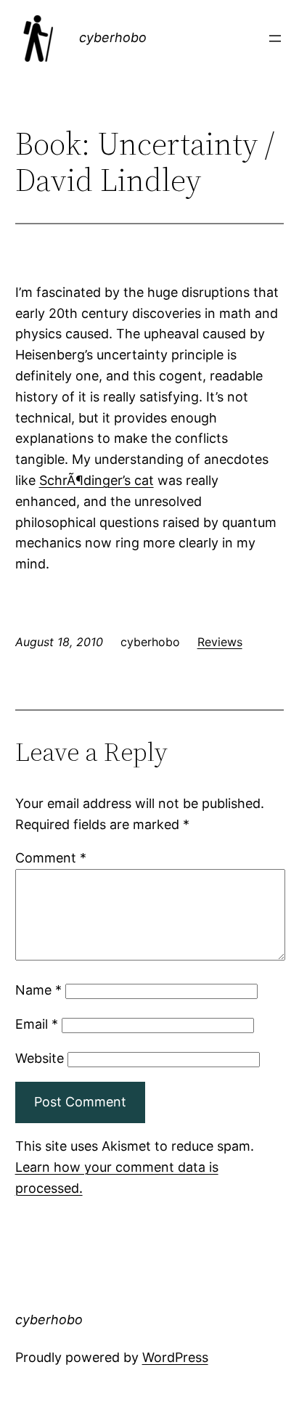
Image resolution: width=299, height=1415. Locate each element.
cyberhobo (113, 37)
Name (38, 990)
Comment (50, 857)
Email (36, 1024)
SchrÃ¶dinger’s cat (96, 480)
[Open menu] (275, 38)
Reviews (219, 642)
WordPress (175, 1357)
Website (39, 1058)
